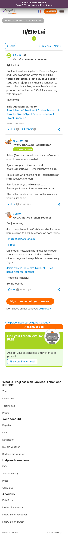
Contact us (7, 487)
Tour (4, 391)
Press (5, 480)
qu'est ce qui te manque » (35, 322)
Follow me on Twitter (13, 521)
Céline (17, 213)
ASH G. (17, 55)
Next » (57, 46)
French (8, 20)
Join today (45, 308)
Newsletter (8, 439)
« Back (11, 46)
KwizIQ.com (8, 500)
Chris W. (18, 141)
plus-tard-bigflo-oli (34, 268)
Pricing (5, 413)
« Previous (45, 46)
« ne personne (13, 322)
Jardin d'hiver (14, 268)
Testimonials (8, 405)
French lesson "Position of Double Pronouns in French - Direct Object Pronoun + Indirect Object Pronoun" (33, 114)
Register (6, 425)
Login (5, 432)
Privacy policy (10, 533)
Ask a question (34, 326)
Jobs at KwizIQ (10, 473)
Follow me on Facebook (15, 514)
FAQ (4, 466)
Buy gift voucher (11, 446)
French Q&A (21, 20)
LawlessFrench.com (12, 507)
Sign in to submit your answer (30, 301)
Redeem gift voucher (13, 454)
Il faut (11, 244)
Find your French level (22, 361)
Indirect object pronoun (21, 238)
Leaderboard (9, 398)
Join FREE (50, 11)
